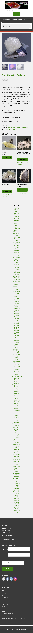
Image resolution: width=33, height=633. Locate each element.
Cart (3, 609)
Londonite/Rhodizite (16, 376)
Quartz (26, 193)
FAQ (3, 595)
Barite (16, 244)
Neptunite (16, 403)
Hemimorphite (16, 354)
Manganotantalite (16, 385)
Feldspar (16, 334)
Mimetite (16, 393)
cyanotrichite (16, 308)
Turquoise (16, 485)
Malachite (16, 381)
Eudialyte (16, 330)
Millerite (16, 391)
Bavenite (16, 245)
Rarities (16, 437)
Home (3, 616)
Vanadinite (16, 488)
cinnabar (16, 284)
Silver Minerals (16, 459)
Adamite (16, 210)
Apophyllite (16, 228)
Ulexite (16, 486)
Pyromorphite (16, 432)
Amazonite (16, 213)
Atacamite (16, 235)
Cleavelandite (16, 286)
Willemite (16, 498)
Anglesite (16, 221)
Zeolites (16, 507)
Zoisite (16, 514)
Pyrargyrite (16, 429)
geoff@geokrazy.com (8, 539)
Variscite (16, 490)
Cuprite (16, 306)
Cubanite (16, 305)
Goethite (16, 342)
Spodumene (16, 466)
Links (3, 611)
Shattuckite (16, 454)
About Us (4, 600)
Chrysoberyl (16, 279)
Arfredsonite (16, 232)
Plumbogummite (16, 424)
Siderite (16, 456)
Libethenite (16, 371)
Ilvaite (16, 357)
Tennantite (16, 476)
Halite (16, 347)
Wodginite (16, 502)
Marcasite (16, 386)
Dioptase (16, 317)
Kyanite (16, 364)
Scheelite (16, 449)
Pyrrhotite (16, 434)
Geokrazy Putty (6, 593)
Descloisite (16, 313)
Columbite (16, 293)
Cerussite (16, 269)
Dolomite (16, 318)
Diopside (16, 315)
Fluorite (16, 337)
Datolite (16, 312)
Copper (16, 296)
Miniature (8, 161)
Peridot (17, 415)
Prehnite (16, 425)
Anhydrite (16, 223)
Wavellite (16, 497)
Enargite (16, 322)
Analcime (16, 215)
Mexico (23, 193)
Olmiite (16, 405)
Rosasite (16, 446)
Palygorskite (16, 413)
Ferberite (16, 335)
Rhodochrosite (16, 441)
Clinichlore (16, 288)
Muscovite (16, 402)
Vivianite (16, 493)
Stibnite (16, 470)
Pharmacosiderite (16, 419)
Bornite (16, 254)
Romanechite (16, 444)
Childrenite (16, 278)
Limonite (16, 373)
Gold (16, 344)
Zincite (16, 509)
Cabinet (3, 194)
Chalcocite (16, 274)
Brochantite (16, 257)
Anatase (16, 216)
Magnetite (16, 379)
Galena (14, 127)
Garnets (16, 340)
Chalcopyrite (16, 276)
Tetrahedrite (20, 164)
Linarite (16, 374)
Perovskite (16, 417)
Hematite (16, 352)
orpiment (16, 408)
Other (16, 412)
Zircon (16, 512)
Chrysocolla (16, 281)
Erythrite (16, 327)
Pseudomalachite (16, 427)
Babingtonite (16, 242)
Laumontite (4, 196)
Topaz (16, 481)
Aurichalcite (16, 237)
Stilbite (16, 471)
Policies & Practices (7, 613)
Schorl (16, 451)
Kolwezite (16, 362)
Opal (16, 407)
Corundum (16, 298)
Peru (27, 162)
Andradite (16, 220)
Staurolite (16, 468)
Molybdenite (16, 395)
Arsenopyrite (16, 233)
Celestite (16, 267)
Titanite (16, 480)
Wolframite (16, 503)
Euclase (16, 328)
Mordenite (16, 398)
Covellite (16, 300)
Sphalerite (16, 463)
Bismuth (16, 250)
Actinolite (16, 208)
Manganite (16, 383)
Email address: (6, 560)
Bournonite (16, 255)
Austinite (16, 238)
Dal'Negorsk (12, 129)
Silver (16, 458)
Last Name (5, 555)
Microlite (16, 390)
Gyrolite (16, 345)
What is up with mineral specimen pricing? (14, 618)
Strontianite (16, 473)
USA (12, 161)
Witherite (16, 500)
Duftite (16, 320)
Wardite (16, 495)
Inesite (16, 359)
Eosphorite (16, 323)
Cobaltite (16, 289)
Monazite (16, 396)
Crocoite (16, 303)
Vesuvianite (16, 492)
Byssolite (16, 261)
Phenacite (16, 420)
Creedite (16, 301)
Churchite (16, 283)
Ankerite (16, 225)
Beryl (16, 249)
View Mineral (7, 158)
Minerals (4, 590)
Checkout (4, 607)
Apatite (17, 227)
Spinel (16, 464)
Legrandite (17, 368)
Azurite (16, 240)
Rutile (16, 447)
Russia (18, 127)
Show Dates (5, 597)
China (11, 194)
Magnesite (16, 378)
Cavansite (16, 266)
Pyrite (16, 430)
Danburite (16, 310)
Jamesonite (16, 361)
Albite (16, 211)
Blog (3, 602)
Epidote (16, 325)
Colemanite (16, 291)
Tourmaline (17, 483)
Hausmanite (16, 349)
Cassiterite (16, 264)
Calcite (10, 127)
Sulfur (16, 475)
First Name (5, 549)
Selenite (16, 453)
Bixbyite (16, 252)
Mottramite (17, 400)
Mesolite (16, 388)
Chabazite (16, 271)
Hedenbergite (16, 351)
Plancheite (16, 422)
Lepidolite (16, 369)
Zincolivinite (16, 510)
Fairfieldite (16, 332)
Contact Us (5, 604)
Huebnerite (16, 356)
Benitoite (16, 247)
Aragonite (16, 230)
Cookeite (16, 295)
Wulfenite (16, 505)
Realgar (16, 439)
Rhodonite (16, 442)
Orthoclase (17, 410)
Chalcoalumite (16, 272)
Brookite (16, 259)
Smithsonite (16, 461)
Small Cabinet (24, 127)
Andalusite (16, 218)
